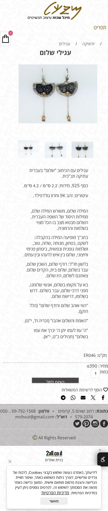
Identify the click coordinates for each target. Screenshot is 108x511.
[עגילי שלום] (82, 159)
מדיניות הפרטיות (55, 493)
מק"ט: (102, 355)
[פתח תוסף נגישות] (102, 459)
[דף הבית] (54, 20)
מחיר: (102, 366)
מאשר (54, 501)
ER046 (90, 355)
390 (93, 366)
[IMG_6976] (55, 159)
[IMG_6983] (28, 159)
